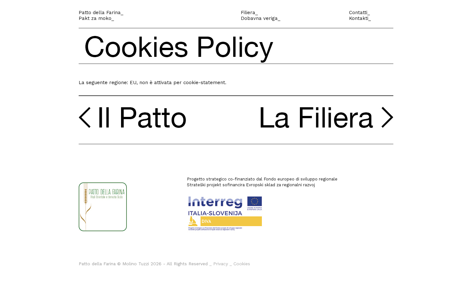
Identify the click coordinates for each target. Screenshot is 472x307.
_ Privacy (218, 263)
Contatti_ (359, 12)
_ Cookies (240, 263)
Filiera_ (249, 12)
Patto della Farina (100, 12)
